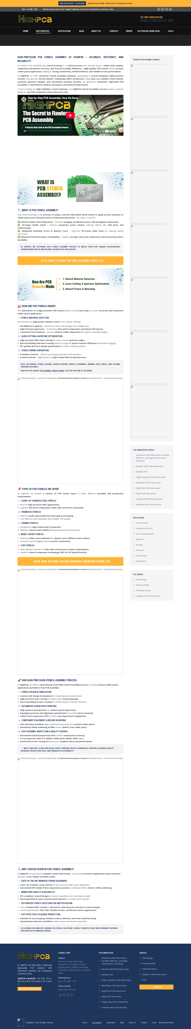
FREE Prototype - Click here (72, 3)
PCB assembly (148, 963)
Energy (139, 544)
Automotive (141, 555)
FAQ (144, 980)
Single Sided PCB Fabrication (149, 499)
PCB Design (141, 579)
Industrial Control (144, 528)
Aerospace (141, 561)
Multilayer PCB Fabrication (148, 482)
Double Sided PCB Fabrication (149, 466)
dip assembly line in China (52, 370)
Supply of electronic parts (148, 596)
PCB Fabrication (143, 590)
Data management (145, 534)
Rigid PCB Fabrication (146, 493)
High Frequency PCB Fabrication (151, 477)
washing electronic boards (148, 504)
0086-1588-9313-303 (156, 20)
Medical (139, 539)
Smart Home (142, 523)
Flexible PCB (141, 471)
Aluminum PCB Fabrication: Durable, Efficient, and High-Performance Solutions (153, 458)
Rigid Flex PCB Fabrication (148, 488)
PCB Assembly (142, 585)
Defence (140, 550)
